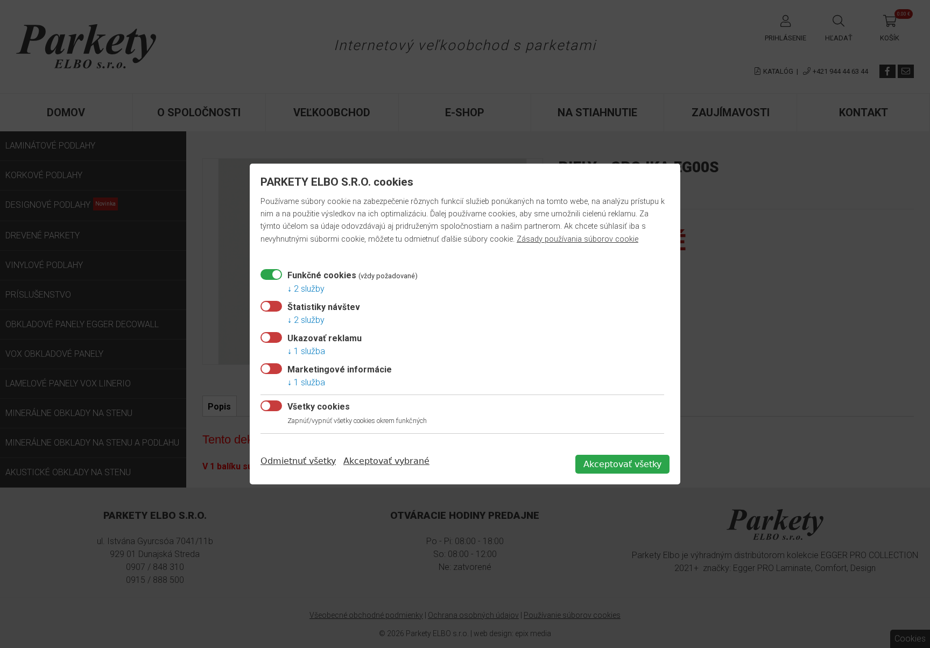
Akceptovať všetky (622, 464)
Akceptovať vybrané (386, 461)
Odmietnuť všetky (298, 461)
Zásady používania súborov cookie (577, 239)
